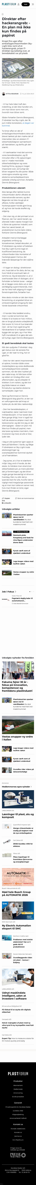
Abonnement (18, 1085)
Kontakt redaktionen (18, 1129)
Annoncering (18, 1093)
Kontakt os (18, 1132)
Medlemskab (18, 1089)
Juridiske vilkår (18, 1111)
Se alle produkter (18, 1097)
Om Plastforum (18, 1140)
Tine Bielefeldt (13, 94)
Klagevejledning (18, 1114)
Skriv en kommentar (26, 498)
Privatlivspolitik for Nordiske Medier (18, 1107)
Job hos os (18, 1136)
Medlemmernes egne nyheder (16, 787)
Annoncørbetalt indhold (18, 1118)
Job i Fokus (8, 591)
